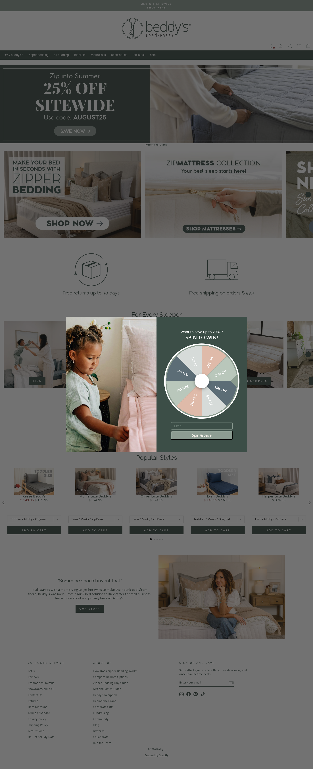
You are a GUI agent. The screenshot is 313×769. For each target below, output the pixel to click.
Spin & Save (202, 435)
